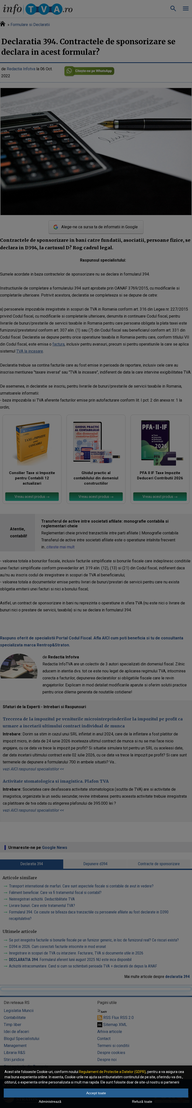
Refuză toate (142, 1101)
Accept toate (96, 1093)
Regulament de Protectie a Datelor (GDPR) (112, 1072)
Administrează (50, 1101)
